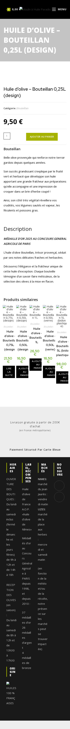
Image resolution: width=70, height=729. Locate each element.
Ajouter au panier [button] (25, 372)
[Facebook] (59, 485)
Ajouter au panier (42, 136)
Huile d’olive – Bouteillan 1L (36, 335)
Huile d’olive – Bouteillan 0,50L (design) (23, 340)
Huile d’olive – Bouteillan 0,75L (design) (10, 340)
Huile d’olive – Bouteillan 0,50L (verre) (50, 340)
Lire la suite (9, 372)
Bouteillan (23, 108)
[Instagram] (59, 497)
